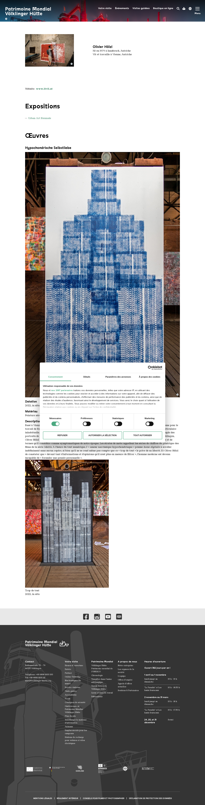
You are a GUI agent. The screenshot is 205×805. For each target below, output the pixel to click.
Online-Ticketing (72, 677)
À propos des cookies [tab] (149, 377)
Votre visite (105, 8)
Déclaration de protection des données (150, 798)
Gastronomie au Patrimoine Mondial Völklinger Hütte (74, 709)
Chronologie (97, 675)
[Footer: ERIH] (125, 768)
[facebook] (86, 617)
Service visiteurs (72, 687)
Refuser (62, 435)
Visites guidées (141, 8)
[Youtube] (108, 617)
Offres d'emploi (125, 680)
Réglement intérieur (67, 798)
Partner (68, 673)
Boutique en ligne (163, 8)
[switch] (87, 424)
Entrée (68, 669)
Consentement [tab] (55, 377)
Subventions (96, 696)
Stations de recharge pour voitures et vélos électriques (75, 740)
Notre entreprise (125, 665)
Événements (122, 8)
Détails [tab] (86, 377)
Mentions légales (42, 798)
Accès (67, 699)
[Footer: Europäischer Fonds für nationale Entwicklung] (34, 768)
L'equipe (122, 676)
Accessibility (71, 695)
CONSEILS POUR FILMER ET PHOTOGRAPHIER (103, 798)
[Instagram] (97, 617)
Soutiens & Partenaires (128, 690)
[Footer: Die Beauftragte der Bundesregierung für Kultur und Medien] (57, 768)
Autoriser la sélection (102, 435)
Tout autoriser (142, 435)
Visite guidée (71, 691)
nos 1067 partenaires (62, 390)
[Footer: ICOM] (148, 768)
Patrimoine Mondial (102, 661)
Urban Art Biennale (39, 118)
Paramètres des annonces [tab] (118, 377)
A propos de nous (127, 661)
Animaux (69, 727)
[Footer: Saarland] (80, 768)
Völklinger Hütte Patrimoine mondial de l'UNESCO (102, 668)
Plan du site (70, 716)
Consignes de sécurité (75, 702)
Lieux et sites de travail (102, 693)
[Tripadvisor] (119, 617)
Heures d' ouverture (74, 665)
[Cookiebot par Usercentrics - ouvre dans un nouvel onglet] (150, 368)
